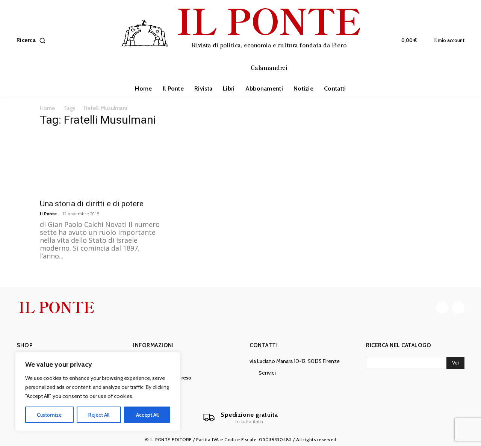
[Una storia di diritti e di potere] (101, 164)
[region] (97, 391)
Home (47, 108)
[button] (32, 40)
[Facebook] (442, 307)
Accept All (147, 414)
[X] (458, 307)
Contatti (264, 345)
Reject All (98, 414)
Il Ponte (48, 213)
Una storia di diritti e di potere (92, 203)
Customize (49, 414)
